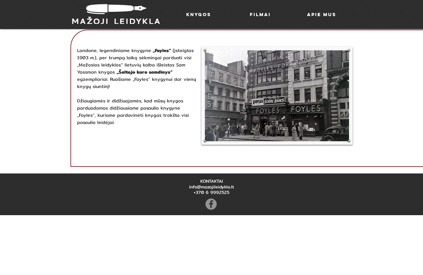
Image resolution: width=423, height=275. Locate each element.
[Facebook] (211, 204)
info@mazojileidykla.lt (211, 187)
